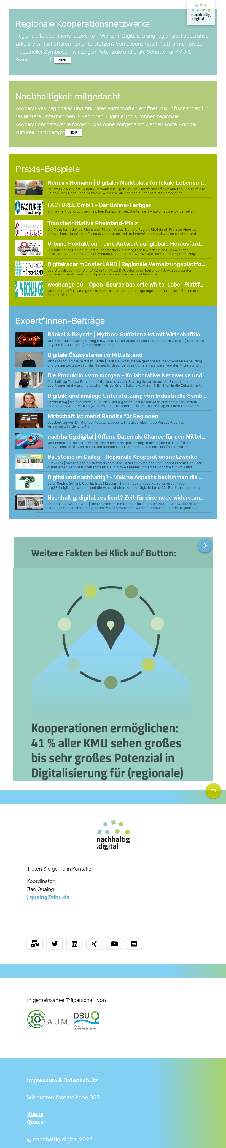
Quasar (36, 1122)
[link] (62, 60)
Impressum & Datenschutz (62, 1080)
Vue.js (35, 1114)
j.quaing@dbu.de (48, 897)
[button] (205, 546)
